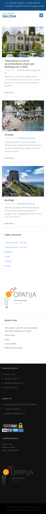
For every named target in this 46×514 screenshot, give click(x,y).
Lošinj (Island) (10, 343)
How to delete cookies (10, 450)
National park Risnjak (13, 348)
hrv (39, 70)
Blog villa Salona (24, 70)
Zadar (7, 339)
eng (32, 70)
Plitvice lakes (10, 335)
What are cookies (8, 447)
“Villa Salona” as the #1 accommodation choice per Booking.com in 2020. (20, 63)
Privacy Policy (7, 444)
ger (36, 70)
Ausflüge (9, 200)
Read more (9, 93)
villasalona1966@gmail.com (15, 413)
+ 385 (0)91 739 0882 (12, 409)
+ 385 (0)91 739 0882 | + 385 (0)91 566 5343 (24, 3)
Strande (9, 134)
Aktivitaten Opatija (25, 138)
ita (6, 72)
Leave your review (10, 387)
